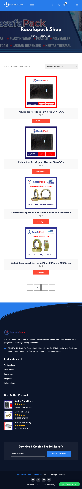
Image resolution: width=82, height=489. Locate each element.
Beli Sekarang (41, 121)
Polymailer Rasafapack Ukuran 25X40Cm (41, 112)
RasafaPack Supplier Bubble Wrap (30, 475)
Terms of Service (33, 485)
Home (34, 36)
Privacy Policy (49, 485)
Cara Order (8, 374)
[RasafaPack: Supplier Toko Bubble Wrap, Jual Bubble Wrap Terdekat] (13, 4)
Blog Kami (8, 379)
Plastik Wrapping (23, 423)
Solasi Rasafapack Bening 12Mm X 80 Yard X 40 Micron (41, 213)
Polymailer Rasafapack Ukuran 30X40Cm (41, 162)
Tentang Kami (9, 365)
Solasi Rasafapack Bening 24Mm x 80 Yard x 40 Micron (41, 263)
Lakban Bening (22, 412)
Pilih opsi (41, 222)
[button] (69, 484)
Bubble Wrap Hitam (24, 401)
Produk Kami (9, 370)
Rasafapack (45, 36)
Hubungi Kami (9, 383)
